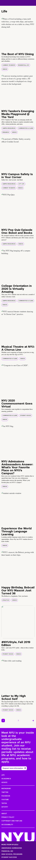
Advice (4, 782)
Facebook (5, 796)
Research (5, 132)
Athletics (5, 600)
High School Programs (11, 854)
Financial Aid (7, 851)
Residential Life (23, 65)
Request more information (13, 768)
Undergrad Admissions (11, 848)
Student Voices (25, 415)
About (4, 814)
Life (3, 775)
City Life (21, 184)
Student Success (9, 857)
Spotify (4, 807)
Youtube (5, 800)
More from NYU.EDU (9, 845)
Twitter (4, 792)
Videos (4, 69)
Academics (6, 779)
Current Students (8, 65)
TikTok (4, 803)
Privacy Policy (7, 817)
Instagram (6, 789)
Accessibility (7, 825)
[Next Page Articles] (33, 720)
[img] (18, 34)
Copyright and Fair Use (11, 821)
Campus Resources (8, 128)
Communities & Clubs (25, 128)
